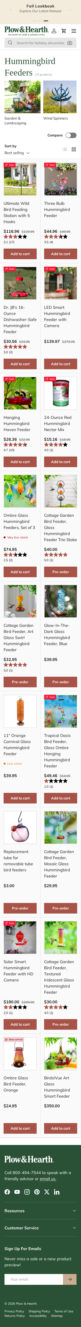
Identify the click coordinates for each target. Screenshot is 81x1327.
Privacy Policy (14, 1311)
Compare (55, 135)
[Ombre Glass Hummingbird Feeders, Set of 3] (20, 491)
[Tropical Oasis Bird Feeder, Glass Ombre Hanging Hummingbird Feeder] (60, 711)
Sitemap (57, 1316)
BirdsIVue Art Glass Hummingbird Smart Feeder (57, 1087)
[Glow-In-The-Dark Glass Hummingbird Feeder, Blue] (60, 601)
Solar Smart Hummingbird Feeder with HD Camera (18, 971)
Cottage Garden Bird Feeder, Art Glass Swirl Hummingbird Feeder (19, 637)
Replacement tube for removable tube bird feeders (18, 860)
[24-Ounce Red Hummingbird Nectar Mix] (60, 393)
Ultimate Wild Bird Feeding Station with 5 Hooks (17, 212)
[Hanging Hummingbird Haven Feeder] (20, 393)
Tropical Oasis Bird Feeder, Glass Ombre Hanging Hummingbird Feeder (57, 751)
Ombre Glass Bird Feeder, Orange (16, 1084)
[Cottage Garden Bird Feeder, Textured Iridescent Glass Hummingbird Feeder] (60, 937)
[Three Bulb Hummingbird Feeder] (60, 179)
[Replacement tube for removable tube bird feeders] (20, 827)
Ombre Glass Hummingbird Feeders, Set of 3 (19, 521)
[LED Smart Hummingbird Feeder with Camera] (60, 283)
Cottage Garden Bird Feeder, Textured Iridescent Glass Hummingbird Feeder (59, 977)
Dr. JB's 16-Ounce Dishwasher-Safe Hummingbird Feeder (20, 319)
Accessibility (38, 1316)
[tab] (46, 20)
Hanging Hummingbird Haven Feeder (17, 423)
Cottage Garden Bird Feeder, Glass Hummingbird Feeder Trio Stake (60, 527)
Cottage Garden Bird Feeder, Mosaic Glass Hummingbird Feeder (59, 864)
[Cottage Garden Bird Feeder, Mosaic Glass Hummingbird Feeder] (60, 827)
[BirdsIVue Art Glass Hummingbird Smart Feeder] (60, 1053)
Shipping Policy (39, 1311)
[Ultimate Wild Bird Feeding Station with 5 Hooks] (20, 179)
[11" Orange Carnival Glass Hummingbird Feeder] (20, 711)
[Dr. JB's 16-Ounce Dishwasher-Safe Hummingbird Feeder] (20, 283)
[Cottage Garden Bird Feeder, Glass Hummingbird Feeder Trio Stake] (60, 491)
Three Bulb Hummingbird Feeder (57, 209)
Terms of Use (63, 1311)
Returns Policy (14, 1316)
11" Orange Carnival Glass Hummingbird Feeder (17, 744)
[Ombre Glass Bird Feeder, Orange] (20, 1053)
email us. (48, 1178)
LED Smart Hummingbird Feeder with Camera (57, 316)
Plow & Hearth (26, 1303)
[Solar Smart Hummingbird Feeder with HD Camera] (20, 937)
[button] (64, 31)
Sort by (10, 146)
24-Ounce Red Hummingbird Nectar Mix (58, 423)
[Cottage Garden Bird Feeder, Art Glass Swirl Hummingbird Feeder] (20, 601)
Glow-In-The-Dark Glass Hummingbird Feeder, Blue (57, 634)
